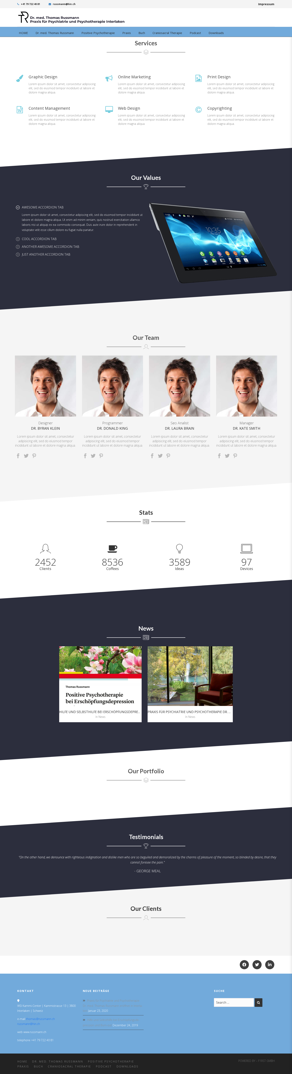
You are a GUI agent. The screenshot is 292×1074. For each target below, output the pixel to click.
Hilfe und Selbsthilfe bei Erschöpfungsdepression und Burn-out (116, 712)
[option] (100, 684)
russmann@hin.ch (63, 4)
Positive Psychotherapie (111, 1061)
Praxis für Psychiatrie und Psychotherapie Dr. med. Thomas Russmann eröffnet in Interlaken (113, 1006)
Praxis (23, 1066)
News (102, 717)
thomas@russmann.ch (40, 1019)
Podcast (104, 1066)
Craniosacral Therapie (69, 1066)
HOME (22, 1061)
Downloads (127, 1066)
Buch (38, 1066)
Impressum (266, 4)
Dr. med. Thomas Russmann (57, 1061)
